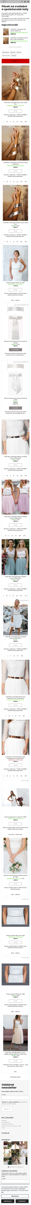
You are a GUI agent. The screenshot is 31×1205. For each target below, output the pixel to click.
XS (17, 121)
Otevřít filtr (15, 61)
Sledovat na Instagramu (16, 1167)
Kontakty (4, 1120)
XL (13, 121)
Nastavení (15, 1196)
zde (2, 1192)
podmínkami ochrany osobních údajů (14, 1103)
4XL (24, 535)
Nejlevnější (12, 52)
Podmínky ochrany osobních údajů (11, 1126)
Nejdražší (19, 52)
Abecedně (13, 55)
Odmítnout (8, 1201)
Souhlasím (22, 1201)
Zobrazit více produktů (15, 47)
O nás (3, 1128)
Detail (15, 111)
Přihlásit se (7, 1109)
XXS (26, 121)
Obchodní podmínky (7, 1124)
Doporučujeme (5, 52)
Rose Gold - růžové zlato (15, 834)
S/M (15, 1071)
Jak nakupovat (6, 1122)
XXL (21, 121)
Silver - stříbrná (15, 300)
